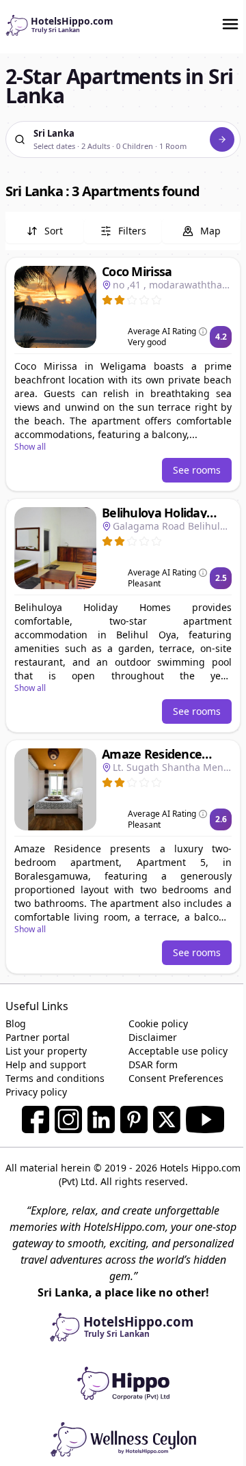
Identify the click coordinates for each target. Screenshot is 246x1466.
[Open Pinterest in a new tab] (134, 1119)
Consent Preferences (175, 1078)
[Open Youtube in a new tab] (205, 1119)
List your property (46, 1050)
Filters (132, 230)
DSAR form (153, 1064)
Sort (53, 230)
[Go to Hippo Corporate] (122, 1383)
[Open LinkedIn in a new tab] (101, 1119)
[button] (123, 374)
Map (210, 230)
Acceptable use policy (178, 1050)
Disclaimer (152, 1037)
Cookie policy (158, 1023)
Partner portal (37, 1037)
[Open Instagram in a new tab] (68, 1119)
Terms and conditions (55, 1078)
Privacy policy (36, 1091)
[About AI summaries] (203, 331)
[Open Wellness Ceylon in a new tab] (122, 1439)
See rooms (197, 469)
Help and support (45, 1064)
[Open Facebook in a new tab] (35, 1119)
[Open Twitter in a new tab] (166, 1119)
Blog (15, 1023)
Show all (30, 447)
